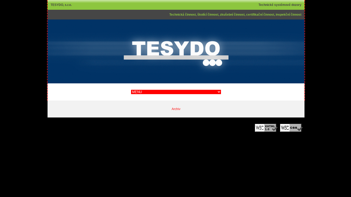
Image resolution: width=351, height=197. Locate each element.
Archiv (176, 109)
